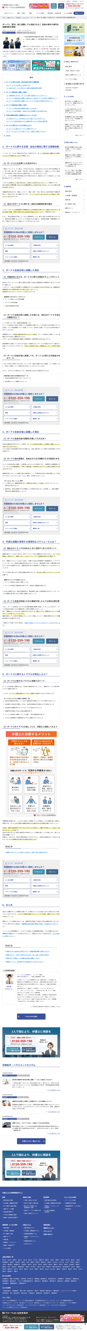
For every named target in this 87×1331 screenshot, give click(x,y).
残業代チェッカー (49, 1228)
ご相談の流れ (37, 245)
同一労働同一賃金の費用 (9, 1206)
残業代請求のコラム (29, 1228)
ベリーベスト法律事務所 (24, 975)
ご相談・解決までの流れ (72, 71)
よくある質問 (68, 13)
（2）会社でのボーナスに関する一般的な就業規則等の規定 (24, 88)
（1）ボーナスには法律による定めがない (18, 85)
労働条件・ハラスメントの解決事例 (52, 1206)
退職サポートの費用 (8, 1209)
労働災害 (67, 200)
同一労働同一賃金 (70, 204)
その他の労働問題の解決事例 (50, 1211)
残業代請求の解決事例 (50, 1200)
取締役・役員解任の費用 (9, 1217)
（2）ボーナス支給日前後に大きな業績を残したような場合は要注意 (26, 121)
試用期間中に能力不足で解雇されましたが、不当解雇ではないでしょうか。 (74, 118)
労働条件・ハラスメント (72, 212)
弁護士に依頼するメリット (41, 251)
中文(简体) (74, 1)
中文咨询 (68, 90)
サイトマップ (62, 1)
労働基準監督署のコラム (30, 1233)
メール (61, 7)
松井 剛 (9, 986)
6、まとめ (7, 135)
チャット (53, 7)
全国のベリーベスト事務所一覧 (32, 1210)
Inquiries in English (72, 88)
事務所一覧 (36, 257)
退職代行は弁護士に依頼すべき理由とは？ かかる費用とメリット (73, 156)
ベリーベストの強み (11, 257)
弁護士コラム (79, 13)
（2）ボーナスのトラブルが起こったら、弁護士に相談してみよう (26, 131)
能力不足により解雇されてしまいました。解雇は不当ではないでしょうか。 (74, 103)
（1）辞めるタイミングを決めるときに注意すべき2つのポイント (25, 119)
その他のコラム (28, 1244)
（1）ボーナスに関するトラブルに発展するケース (21, 129)
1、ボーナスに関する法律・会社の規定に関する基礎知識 (21, 82)
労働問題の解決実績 (70, 1203)
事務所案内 (47, 1225)
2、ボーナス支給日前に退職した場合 (15, 92)
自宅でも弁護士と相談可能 (31, 1203)
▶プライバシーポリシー (42, 1317)
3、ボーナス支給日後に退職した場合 (15, 105)
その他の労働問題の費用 (9, 1214)
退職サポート (69, 208)
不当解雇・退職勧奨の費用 (10, 1203)
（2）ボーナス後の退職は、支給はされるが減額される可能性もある (26, 111)
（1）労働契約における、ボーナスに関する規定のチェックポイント (26, 95)
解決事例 (46, 1197)
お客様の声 (68, 1209)
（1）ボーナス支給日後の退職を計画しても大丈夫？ (22, 108)
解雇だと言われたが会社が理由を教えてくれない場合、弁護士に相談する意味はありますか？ (74, 127)
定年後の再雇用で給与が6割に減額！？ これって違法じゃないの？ (73, 149)
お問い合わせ (48, 1234)
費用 (6, 251)
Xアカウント (9, 989)
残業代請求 (68, 191)
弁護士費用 (68, 66)
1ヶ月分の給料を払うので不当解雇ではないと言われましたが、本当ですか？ (73, 111)
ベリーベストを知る (70, 1197)
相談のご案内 (27, 1197)
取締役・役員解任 (8, 1245)
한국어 (81, 1)
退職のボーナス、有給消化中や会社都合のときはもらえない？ (25, 962)
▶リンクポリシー (53, 1317)
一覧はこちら (78, 135)
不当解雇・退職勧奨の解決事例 (53, 1203)
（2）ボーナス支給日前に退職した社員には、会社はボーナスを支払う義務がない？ (31, 98)
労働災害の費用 (7, 1212)
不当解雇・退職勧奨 (71, 195)
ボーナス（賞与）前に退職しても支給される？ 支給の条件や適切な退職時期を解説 (74, 172)
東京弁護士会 (24, 976)
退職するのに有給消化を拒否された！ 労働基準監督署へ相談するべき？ (28, 951)
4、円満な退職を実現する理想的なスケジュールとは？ (20, 115)
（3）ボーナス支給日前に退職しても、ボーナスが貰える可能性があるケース (29, 101)
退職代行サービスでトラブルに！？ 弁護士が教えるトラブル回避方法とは (74, 164)
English (68, 1)
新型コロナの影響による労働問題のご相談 (30, 1206)
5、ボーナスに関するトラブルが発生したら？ (18, 125)
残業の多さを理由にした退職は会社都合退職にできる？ (23, 958)
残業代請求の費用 (8, 1200)
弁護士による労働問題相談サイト (12, 1193)
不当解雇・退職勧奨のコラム (31, 1230)
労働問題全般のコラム (30, 1241)
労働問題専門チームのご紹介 (73, 1206)
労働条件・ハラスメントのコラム (31, 1237)
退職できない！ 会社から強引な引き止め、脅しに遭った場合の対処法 (27, 955)
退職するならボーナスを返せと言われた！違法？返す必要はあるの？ (27, 852)
